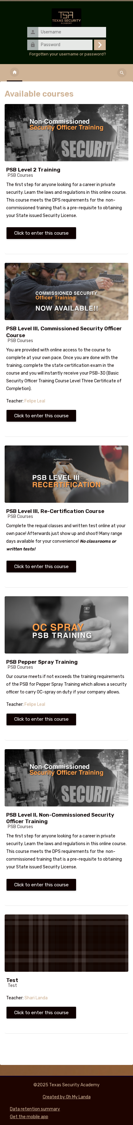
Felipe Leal (34, 401)
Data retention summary (35, 1109)
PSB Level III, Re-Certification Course (55, 511)
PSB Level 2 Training (33, 170)
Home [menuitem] (14, 72)
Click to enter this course (41, 233)
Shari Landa (36, 998)
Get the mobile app (29, 1116)
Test (12, 980)
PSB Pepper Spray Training (42, 662)
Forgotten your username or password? (67, 53)
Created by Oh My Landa (67, 1097)
